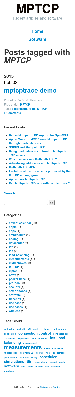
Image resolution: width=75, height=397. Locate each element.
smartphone (41, 361)
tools (32, 109)
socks (62, 361)
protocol (15, 283)
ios (11, 251)
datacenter (16, 243)
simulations (14, 361)
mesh (47, 348)
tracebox (15, 299)
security (14, 287)
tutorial (39, 366)
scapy (34, 357)
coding (14, 239)
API (29, 329)
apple (13, 227)
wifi (47, 366)
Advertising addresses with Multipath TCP (38, 163)
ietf (11, 247)
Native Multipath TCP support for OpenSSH (38, 135)
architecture (17, 235)
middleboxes (18, 263)
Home (37, 31)
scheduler (48, 356)
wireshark (9, 370)
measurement (30, 342)
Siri (29, 361)
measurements (19, 259)
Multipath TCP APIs (22, 167)
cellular (45, 329)
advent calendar (20, 223)
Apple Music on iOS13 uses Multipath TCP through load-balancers (38, 141)
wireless (14, 311)
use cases (16, 307)
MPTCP (25, 104)
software (15, 295)
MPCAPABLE (26, 352)
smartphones (18, 291)
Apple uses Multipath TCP (27, 179)
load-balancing (19, 255)
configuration (59, 329)
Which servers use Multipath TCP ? (33, 159)
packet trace (17, 279)
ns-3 (48, 352)
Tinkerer (44, 387)
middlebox (57, 348)
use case (15, 303)
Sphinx (56, 387)
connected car (60, 333)
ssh (23, 366)
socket (53, 361)
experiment (19, 109)
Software (37, 39)
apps (12, 231)
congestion (10, 333)
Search (9, 193)
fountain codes (40, 338)
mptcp (13, 271)
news (12, 275)
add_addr (9, 329)
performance (10, 357)
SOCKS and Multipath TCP (27, 147)
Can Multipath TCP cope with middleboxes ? (39, 183)
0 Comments (12, 113)
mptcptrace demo (30, 90)
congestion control (34, 333)
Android (20, 329)
